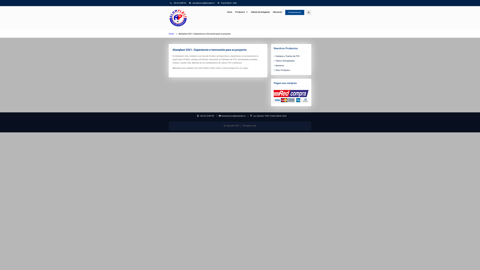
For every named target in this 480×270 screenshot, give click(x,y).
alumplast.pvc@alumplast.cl (203, 3)
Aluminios (280, 65)
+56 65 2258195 (179, 3)
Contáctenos (294, 12)
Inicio (229, 12)
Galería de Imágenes (260, 12)
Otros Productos (283, 70)
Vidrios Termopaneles (285, 61)
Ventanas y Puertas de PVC (288, 56)
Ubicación (277, 12)
